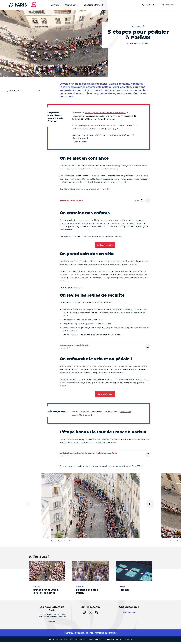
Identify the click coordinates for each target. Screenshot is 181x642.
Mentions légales (55, 639)
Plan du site (127, 639)
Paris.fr (113, 632)
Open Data (99, 639)
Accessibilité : (78, 639)
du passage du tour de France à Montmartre (105, 113)
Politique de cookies (113, 639)
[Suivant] (149, 504)
